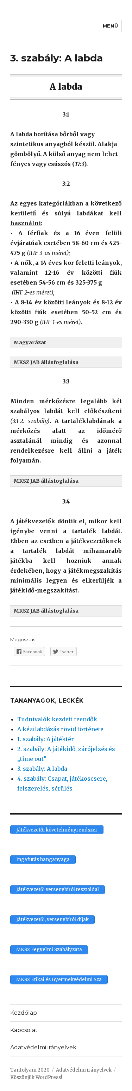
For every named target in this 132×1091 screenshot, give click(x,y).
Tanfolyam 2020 (30, 1070)
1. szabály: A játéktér (45, 739)
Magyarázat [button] (30, 342)
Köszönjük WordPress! (36, 1077)
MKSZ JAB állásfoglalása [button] (46, 362)
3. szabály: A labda (42, 768)
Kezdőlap (23, 1012)
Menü (110, 26)
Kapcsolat (24, 1030)
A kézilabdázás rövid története (60, 729)
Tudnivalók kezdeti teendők (57, 719)
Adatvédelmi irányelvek (43, 1047)
